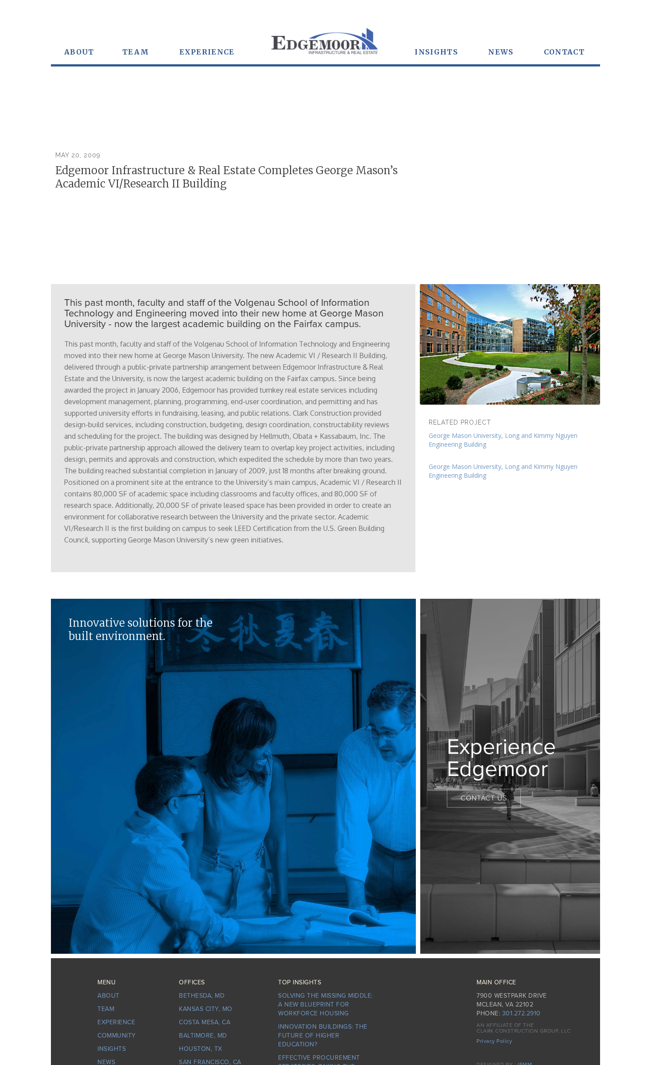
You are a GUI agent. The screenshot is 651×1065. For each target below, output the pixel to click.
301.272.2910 (521, 1013)
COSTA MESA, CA (204, 1022)
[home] (324, 45)
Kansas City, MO (205, 1009)
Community (116, 1035)
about (108, 995)
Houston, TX (200, 1049)
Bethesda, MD (202, 995)
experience (207, 51)
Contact (564, 51)
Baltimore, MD (203, 1035)
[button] (79, 51)
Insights (436, 51)
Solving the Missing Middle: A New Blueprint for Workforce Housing (325, 1004)
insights (111, 1049)
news (500, 51)
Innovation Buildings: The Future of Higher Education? (323, 1035)
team (135, 51)
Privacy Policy (494, 1041)
